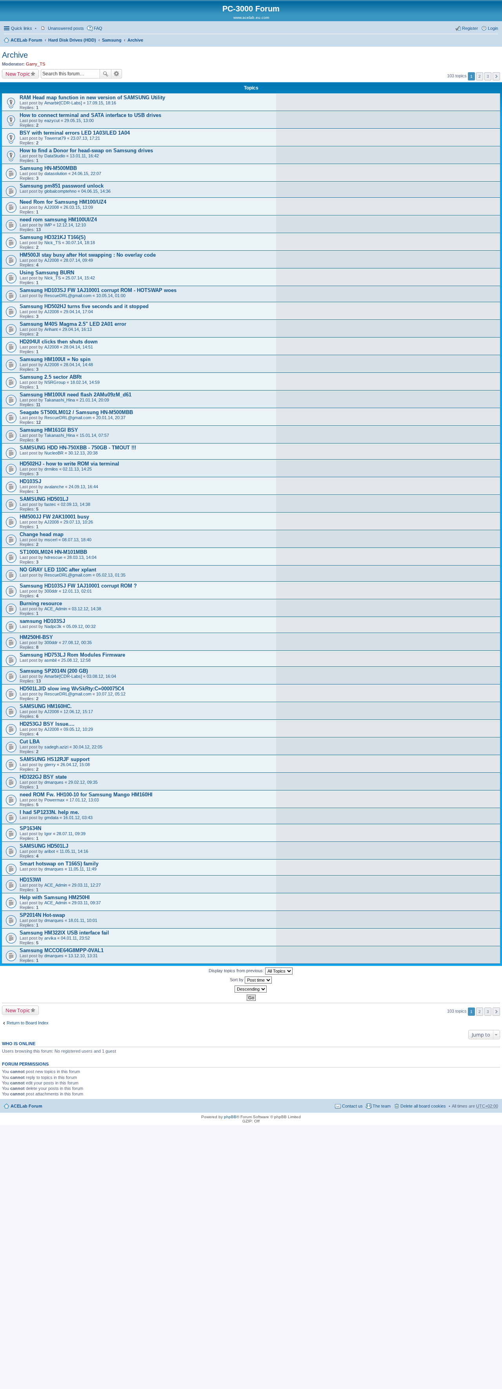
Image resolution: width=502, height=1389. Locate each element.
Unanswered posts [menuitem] (66, 28)
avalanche (54, 486)
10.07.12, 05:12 (111, 694)
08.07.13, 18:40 (76, 539)
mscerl (50, 539)
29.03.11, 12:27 (86, 885)
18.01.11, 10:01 (82, 920)
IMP (48, 225)
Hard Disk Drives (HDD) (72, 40)
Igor (48, 833)
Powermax (54, 800)
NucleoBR (54, 453)
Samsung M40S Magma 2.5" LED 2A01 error (73, 324)
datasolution (55, 173)
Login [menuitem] (493, 28)
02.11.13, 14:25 (77, 469)
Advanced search (116, 73)
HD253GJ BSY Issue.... (47, 724)
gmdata (51, 817)
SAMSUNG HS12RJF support (54, 759)
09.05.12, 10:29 (78, 729)
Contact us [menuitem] (352, 1106)
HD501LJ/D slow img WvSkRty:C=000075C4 (72, 689)
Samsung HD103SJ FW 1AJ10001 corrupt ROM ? (78, 586)
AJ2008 (51, 207)
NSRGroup (54, 382)
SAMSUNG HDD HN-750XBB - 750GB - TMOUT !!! (78, 448)
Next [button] (496, 76)
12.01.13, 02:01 (77, 591)
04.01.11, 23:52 (75, 938)
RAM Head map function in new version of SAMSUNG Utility (92, 97)
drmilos (51, 469)
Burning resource (41, 603)
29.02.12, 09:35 (83, 782)
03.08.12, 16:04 (101, 676)
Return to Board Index (28, 1022)
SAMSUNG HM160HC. (46, 706)
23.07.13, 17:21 (85, 138)
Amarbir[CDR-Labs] (63, 102)
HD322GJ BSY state (43, 777)
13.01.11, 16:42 (84, 155)
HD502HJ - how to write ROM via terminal (69, 464)
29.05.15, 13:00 (79, 120)
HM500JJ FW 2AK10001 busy (54, 517)
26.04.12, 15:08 (75, 764)
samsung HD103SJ (42, 621)
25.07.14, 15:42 (80, 278)
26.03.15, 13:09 (78, 207)
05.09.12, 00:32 (81, 626)
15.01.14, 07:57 (94, 435)
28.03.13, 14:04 (81, 557)
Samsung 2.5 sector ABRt (51, 377)
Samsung (112, 40)
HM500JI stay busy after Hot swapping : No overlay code (88, 255)
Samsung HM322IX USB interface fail (64, 933)
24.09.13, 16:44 (83, 486)
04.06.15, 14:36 (96, 191)
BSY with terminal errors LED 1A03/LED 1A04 (75, 133)
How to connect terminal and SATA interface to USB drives (90, 115)
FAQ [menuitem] (98, 28)
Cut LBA (30, 742)
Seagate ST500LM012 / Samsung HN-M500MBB (76, 412)
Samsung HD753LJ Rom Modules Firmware (72, 655)
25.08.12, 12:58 (76, 660)
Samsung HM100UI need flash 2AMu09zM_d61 (75, 395)
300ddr (51, 591)
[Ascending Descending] (251, 989)
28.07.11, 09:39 (70, 833)
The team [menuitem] (382, 1106)
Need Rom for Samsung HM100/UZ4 (63, 202)
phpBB (230, 1117)
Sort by (237, 979)
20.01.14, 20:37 (111, 417)
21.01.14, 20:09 (94, 400)
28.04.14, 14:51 (78, 347)
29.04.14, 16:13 (77, 329)
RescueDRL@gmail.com (67, 295)
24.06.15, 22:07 (86, 173)
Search (105, 73)
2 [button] (479, 76)
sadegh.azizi (56, 747)
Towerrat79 (55, 138)
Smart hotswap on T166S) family (59, 864)
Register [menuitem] (470, 28)
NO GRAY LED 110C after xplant (58, 570)
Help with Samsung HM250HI (55, 897)
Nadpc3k (53, 626)
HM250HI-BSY (36, 637)
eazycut (52, 120)
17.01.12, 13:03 (84, 800)
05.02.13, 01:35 (111, 575)
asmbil (50, 660)
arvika (50, 938)
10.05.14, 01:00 (111, 295)
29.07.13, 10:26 (78, 522)
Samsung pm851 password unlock (62, 186)
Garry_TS (35, 64)
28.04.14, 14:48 (78, 364)
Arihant (51, 329)
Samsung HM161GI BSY (49, 430)
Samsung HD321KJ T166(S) (52, 237)
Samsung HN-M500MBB (48, 168)
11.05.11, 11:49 (82, 869)
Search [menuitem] (495, 41)
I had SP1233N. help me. (49, 812)
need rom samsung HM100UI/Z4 (58, 220)
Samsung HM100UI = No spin (55, 359)
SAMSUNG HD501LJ (44, 499)
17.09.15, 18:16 (101, 102)
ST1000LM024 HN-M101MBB (53, 552)
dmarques (54, 782)
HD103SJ (30, 481)
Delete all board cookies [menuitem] (423, 1106)
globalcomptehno (60, 191)
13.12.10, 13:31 (83, 955)
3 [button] (488, 76)
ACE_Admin (55, 608)
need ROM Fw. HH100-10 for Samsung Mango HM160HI (86, 795)
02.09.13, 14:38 (75, 504)
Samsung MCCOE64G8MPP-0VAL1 (62, 950)
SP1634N (30, 828)
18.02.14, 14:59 (85, 382)
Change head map (42, 534)
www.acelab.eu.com (251, 17)
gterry (50, 764)
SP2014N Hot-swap (42, 915)
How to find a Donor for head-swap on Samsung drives (86, 150)
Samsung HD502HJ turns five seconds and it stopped (84, 306)
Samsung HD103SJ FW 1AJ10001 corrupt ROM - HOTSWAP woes (98, 290)
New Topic (17, 73)
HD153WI (30, 880)
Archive (135, 40)
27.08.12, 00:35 (77, 642)
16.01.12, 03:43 (78, 817)
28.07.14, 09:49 (78, 260)
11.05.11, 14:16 (74, 851)
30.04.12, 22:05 (87, 747)
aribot (49, 851)
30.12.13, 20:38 (83, 453)
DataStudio (54, 155)
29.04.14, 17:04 (78, 311)
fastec (50, 504)
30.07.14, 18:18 (80, 242)
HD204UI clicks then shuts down (59, 342)
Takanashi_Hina (59, 400)
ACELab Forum (26, 40)
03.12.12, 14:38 (86, 608)
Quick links (21, 28)
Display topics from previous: (237, 970)
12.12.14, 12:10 (71, 225)
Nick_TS (52, 242)
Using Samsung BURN (47, 273)
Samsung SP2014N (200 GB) (54, 671)
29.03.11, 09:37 (86, 902)
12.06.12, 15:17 (78, 711)
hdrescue (53, 557)
